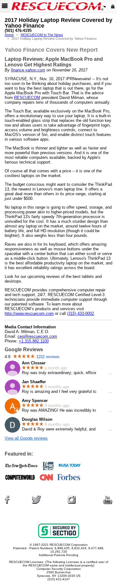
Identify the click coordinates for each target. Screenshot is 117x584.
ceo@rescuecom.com (37, 336)
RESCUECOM (27, 97)
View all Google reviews (26, 438)
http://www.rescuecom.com (29, 313)
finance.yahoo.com (28, 70)
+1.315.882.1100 (34, 341)
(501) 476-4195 (18, 31)
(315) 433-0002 (80, 313)
